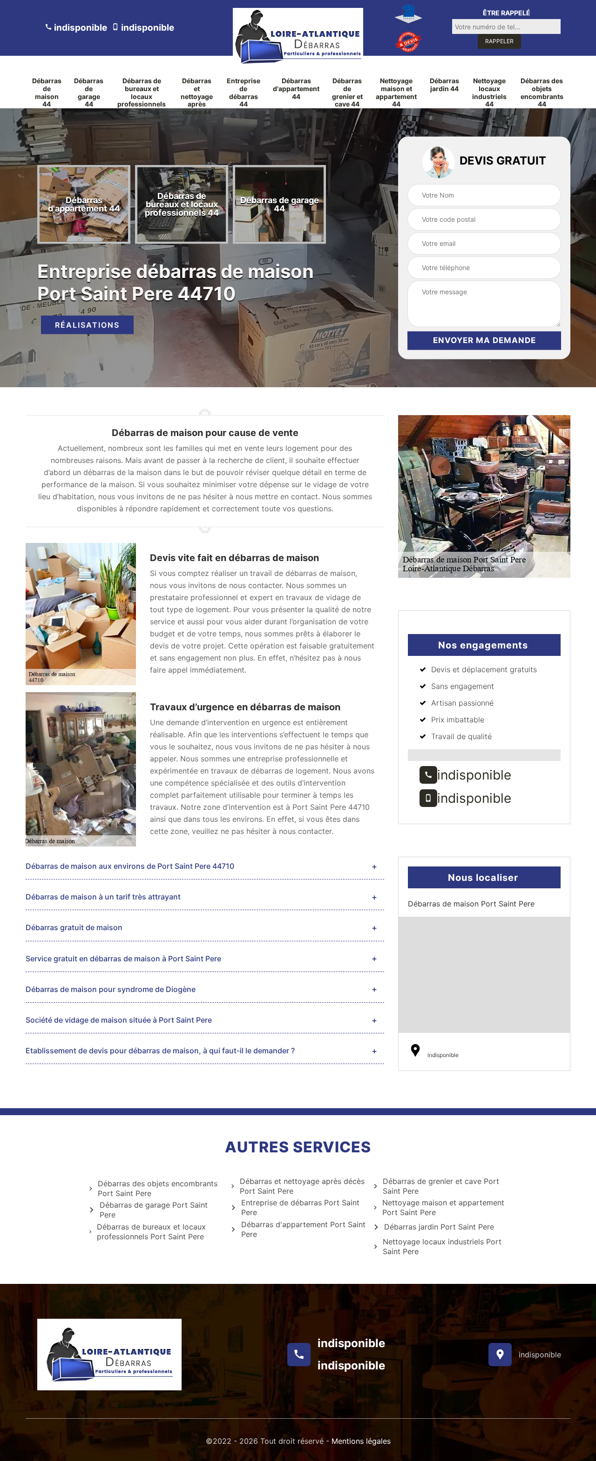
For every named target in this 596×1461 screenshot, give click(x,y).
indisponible (79, 27)
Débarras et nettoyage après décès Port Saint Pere (302, 1186)
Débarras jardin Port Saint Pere (439, 1226)
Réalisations (87, 325)
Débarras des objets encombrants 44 (542, 92)
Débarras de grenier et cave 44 (347, 92)
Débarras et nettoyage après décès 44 (197, 96)
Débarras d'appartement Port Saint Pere (303, 1229)
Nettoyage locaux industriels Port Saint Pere (442, 1246)
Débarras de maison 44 (46, 92)
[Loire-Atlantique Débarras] (298, 37)
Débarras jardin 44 (444, 85)
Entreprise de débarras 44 (243, 92)
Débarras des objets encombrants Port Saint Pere (157, 1188)
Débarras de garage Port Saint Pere (154, 1209)
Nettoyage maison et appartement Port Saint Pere (443, 1207)
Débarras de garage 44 (88, 92)
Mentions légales (361, 1441)
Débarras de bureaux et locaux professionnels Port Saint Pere (151, 1231)
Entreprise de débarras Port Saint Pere (300, 1207)
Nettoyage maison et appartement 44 (396, 92)
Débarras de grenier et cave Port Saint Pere (441, 1186)
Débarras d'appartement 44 (296, 88)
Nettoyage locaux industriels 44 (489, 92)
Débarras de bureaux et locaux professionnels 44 (141, 96)
